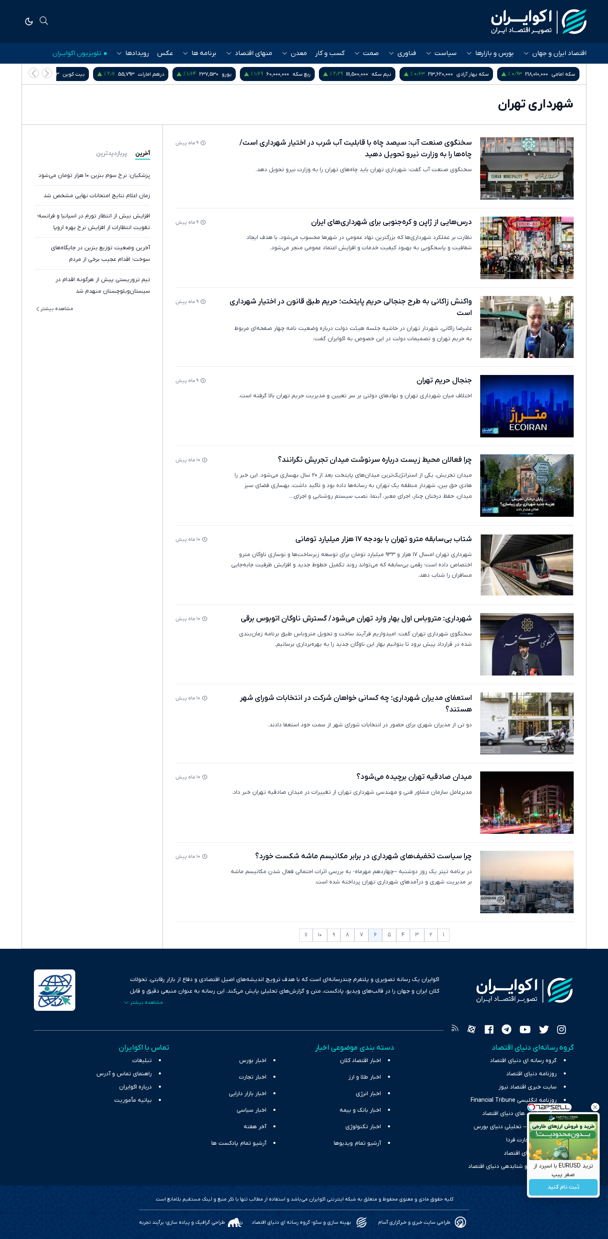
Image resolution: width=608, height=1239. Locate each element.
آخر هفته (255, 1127)
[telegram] (506, 1030)
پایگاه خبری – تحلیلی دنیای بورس (515, 1127)
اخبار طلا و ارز (364, 1077)
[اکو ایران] (538, 21)
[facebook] (489, 1030)
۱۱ (306, 935)
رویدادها (137, 53)
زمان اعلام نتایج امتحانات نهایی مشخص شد (96, 196)
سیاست (446, 53)
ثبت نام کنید (563, 1187)
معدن (299, 53)
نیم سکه (468, 74)
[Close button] (595, 1107)
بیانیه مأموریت (133, 1100)
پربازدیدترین (111, 154)
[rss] (455, 1030)
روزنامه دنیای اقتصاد (531, 1074)
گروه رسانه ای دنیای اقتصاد (523, 1061)
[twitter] (544, 1030)
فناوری (406, 53)
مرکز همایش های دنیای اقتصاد (519, 1113)
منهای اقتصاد (253, 53)
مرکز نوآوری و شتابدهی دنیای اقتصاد (512, 1166)
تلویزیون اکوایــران (77, 53)
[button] (34, 73)
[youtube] (525, 1030)
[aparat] (471, 1030)
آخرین (142, 154)
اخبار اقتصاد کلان (360, 1061)
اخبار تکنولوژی (363, 1127)
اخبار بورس (252, 1061)
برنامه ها (203, 53)
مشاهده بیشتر (57, 309)
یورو (313, 74)
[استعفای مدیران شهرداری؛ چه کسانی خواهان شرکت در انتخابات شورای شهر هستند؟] (527, 723)
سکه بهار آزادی (559, 74)
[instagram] (561, 1030)
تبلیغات (142, 1061)
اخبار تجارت (252, 1077)
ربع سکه (388, 74)
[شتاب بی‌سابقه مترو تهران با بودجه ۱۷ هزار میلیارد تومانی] (527, 565)
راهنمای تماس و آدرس (124, 1074)
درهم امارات (237, 74)
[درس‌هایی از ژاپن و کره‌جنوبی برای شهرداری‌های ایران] (527, 248)
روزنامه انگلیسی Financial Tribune (514, 1100)
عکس (165, 53)
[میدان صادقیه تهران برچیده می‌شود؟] (527, 802)
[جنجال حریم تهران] (527, 406)
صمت (371, 53)
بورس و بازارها (494, 53)
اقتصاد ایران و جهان (559, 53)
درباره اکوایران (135, 1087)
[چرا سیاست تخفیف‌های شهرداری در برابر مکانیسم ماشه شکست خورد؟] (527, 882)
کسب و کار (330, 53)
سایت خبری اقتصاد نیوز (527, 1087)
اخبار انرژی (368, 1094)
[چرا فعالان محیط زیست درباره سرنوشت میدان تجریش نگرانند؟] (527, 485)
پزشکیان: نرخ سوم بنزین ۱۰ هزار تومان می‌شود (94, 175)
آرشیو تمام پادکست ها (238, 1143)
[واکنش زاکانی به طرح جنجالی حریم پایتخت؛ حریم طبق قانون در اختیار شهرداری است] (527, 327)
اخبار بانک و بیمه (360, 1110)
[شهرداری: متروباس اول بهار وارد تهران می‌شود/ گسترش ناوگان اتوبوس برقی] (527, 644)
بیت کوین (160, 74)
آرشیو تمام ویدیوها (357, 1143)
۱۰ (320, 935)
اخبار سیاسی (251, 1110)
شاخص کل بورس (74, 74)
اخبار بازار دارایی (247, 1094)
